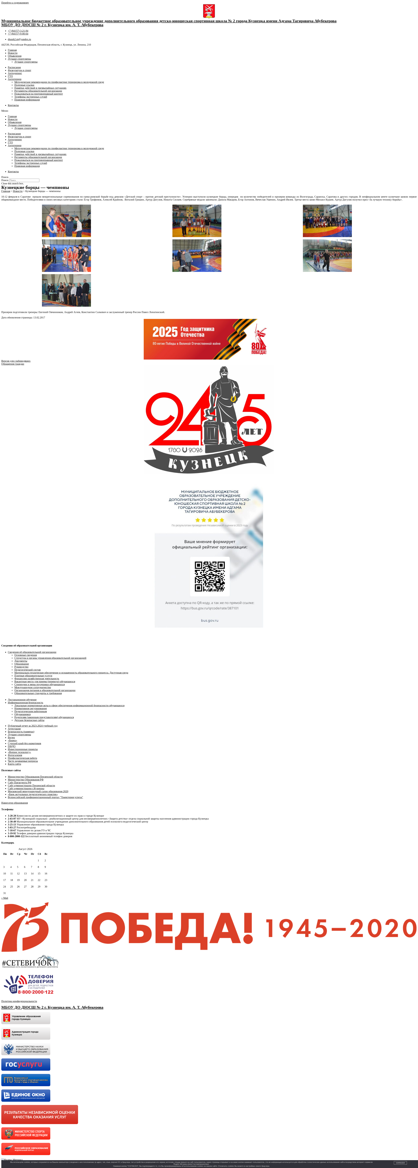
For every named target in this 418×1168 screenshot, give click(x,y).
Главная (12, 50)
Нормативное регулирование (30, 708)
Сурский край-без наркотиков (24, 743)
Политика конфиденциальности (19, 1001)
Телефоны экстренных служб (30, 96)
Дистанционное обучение (22, 699)
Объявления (14, 56)
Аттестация (14, 728)
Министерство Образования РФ (26, 779)
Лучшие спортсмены (19, 58)
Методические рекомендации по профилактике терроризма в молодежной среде (59, 82)
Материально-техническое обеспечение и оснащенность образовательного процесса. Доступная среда (71, 672)
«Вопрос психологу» (19, 752)
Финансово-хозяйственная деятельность (36, 678)
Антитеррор (14, 79)
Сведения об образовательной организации (32, 652)
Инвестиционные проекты (23, 749)
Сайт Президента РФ (19, 782)
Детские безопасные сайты (29, 720)
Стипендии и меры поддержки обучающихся (39, 684)
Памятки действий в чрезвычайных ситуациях (40, 88)
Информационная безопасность (25, 702)
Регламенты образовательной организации (38, 90)
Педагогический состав (27, 669)
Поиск (4, 180)
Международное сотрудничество (32, 687)
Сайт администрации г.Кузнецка (26, 788)
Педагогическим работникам (30, 711)
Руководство (21, 666)
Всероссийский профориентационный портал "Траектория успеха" (45, 797)
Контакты (13, 105)
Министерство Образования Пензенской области (35, 776)
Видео (11, 737)
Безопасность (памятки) (21, 731)
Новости (12, 53)
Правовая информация (27, 99)
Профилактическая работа (22, 758)
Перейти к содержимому (15, 2)
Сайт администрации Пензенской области (31, 785)
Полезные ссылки (24, 85)
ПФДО (12, 746)
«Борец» (12, 740)
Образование (21, 663)
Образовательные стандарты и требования (38, 693)
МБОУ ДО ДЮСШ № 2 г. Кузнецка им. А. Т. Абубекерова (52, 25)
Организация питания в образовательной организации (44, 690)
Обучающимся (22, 714)
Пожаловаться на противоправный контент (38, 93)
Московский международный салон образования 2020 (38, 791)
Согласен (400, 1163)
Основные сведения (25, 655)
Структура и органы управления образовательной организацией (50, 658)
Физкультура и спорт (19, 70)
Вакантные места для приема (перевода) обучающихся (44, 681)
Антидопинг (15, 73)
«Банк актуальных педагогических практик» (33, 794)
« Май (4, 898)
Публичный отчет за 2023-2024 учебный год (32, 725)
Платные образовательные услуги (33, 675)
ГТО (10, 76)
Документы (20, 661)
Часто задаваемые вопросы (23, 761)
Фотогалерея (15, 755)
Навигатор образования (14, 802)
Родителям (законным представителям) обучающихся (44, 717)
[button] (209, 110)
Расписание (14, 67)
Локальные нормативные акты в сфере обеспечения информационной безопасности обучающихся (69, 705)
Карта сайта (14, 764)
